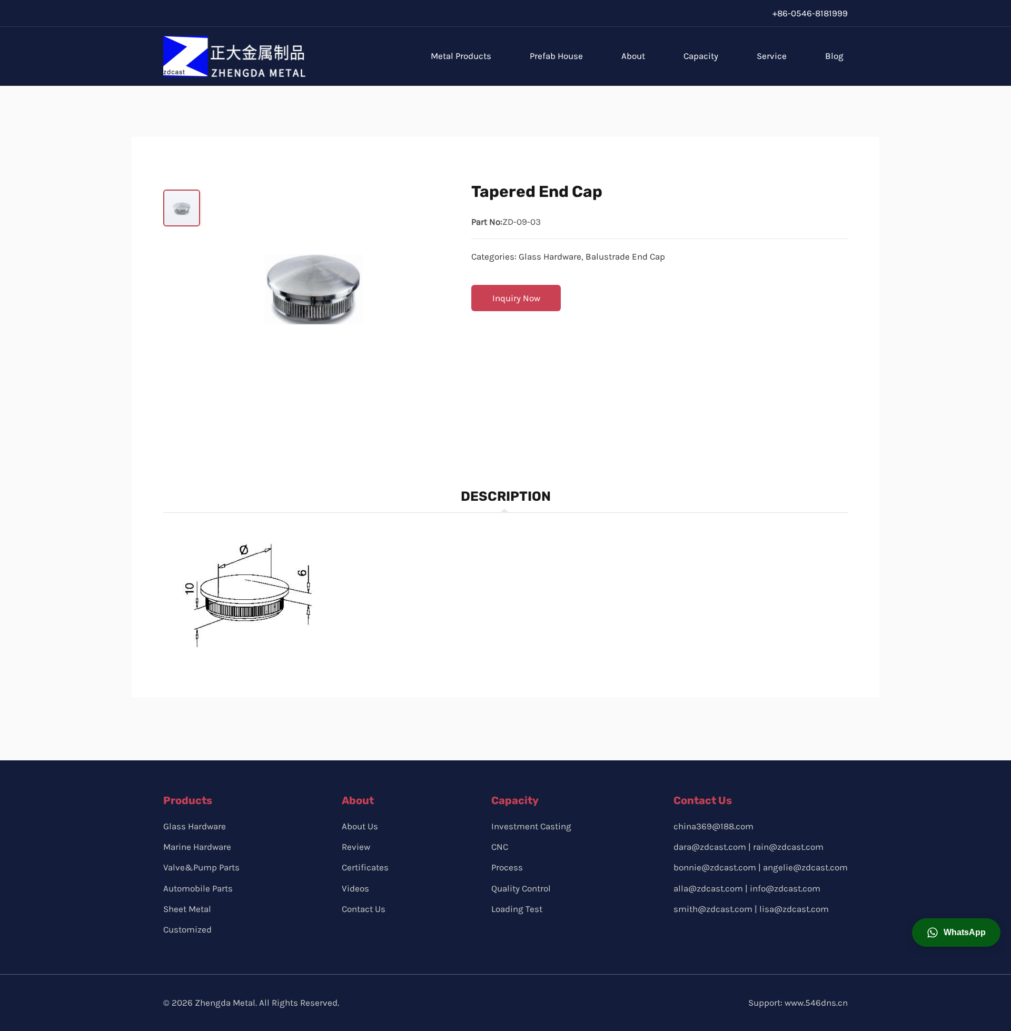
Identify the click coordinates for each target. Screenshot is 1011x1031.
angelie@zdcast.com (805, 867)
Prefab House (556, 56)
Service (772, 56)
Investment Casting (531, 826)
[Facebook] (711, 13)
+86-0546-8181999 (810, 13)
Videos (355, 888)
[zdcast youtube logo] (730, 937)
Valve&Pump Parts (201, 867)
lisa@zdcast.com (794, 909)
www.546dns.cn (816, 1002)
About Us (360, 826)
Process (507, 867)
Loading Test (516, 909)
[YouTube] (756, 13)
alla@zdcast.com (708, 888)
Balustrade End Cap (625, 256)
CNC (499, 846)
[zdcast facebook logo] (681, 937)
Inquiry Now (516, 298)
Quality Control (521, 888)
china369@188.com (713, 826)
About (633, 56)
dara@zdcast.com (709, 846)
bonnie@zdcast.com (714, 867)
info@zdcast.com (785, 888)
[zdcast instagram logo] (706, 937)
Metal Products (461, 56)
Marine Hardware (197, 846)
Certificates (365, 867)
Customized (187, 929)
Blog (834, 56)
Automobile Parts (198, 888)
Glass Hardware (550, 256)
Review (356, 846)
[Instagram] (733, 13)
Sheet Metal (187, 909)
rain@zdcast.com (788, 846)
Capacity (700, 56)
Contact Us (363, 909)
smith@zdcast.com (712, 909)
